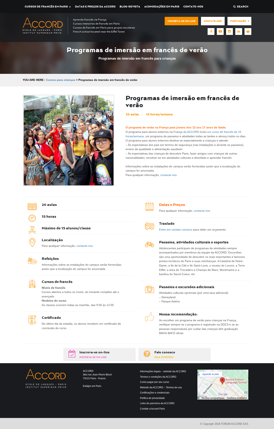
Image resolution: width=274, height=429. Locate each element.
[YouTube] (220, 31)
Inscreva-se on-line (181, 21)
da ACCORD (191, 131)
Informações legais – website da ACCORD (163, 371)
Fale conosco (164, 352)
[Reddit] (248, 31)
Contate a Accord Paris (152, 408)
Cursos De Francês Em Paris (46, 6)
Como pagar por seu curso (154, 382)
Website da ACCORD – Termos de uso (161, 387)
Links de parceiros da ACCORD (157, 403)
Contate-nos (193, 6)
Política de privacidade (152, 398)
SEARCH (242, 6)
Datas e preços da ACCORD (95, 6)
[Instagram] (229, 31)
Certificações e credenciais (154, 392)
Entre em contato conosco (175, 229)
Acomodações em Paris (161, 6)
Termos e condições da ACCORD (158, 376)
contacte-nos (168, 175)
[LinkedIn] (238, 31)
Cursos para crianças (60, 79)
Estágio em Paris (92, 386)
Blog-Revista (130, 6)
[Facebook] (211, 31)
